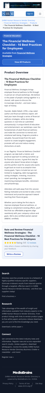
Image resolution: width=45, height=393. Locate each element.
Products (33, 23)
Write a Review (14, 254)
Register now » (8, 357)
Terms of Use (24, 383)
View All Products (22, 62)
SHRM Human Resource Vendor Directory (18, 20)
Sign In (30, 13)
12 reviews (31, 242)
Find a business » (9, 296)
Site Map (38, 383)
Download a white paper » (12, 326)
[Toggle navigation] (40, 13)
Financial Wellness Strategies (16, 23)
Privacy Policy (8, 383)
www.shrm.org (24, 386)
